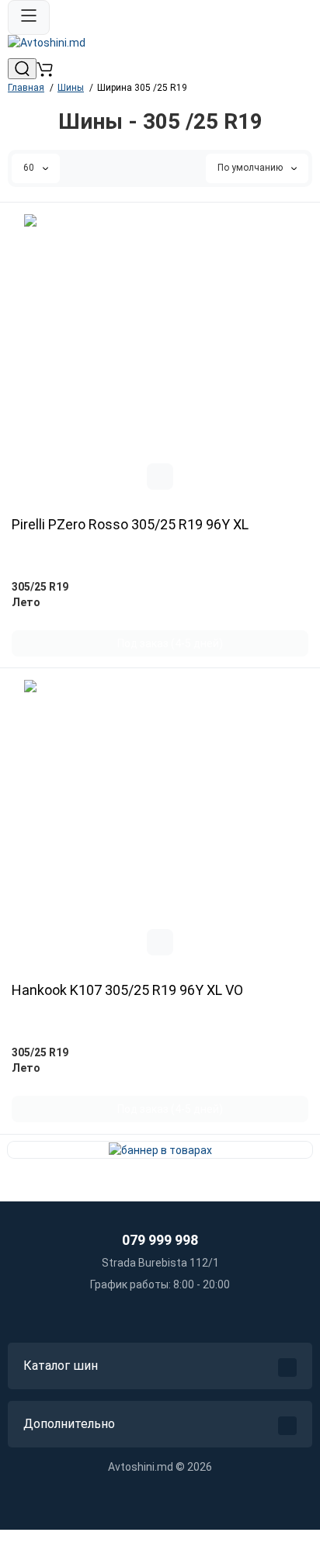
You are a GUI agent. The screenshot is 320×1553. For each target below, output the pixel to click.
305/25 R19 (40, 587)
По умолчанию (251, 167)
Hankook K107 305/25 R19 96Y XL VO (127, 990)
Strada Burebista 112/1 (160, 1263)
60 (30, 167)
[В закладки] (160, 476)
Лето (26, 602)
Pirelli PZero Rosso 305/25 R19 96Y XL (130, 524)
